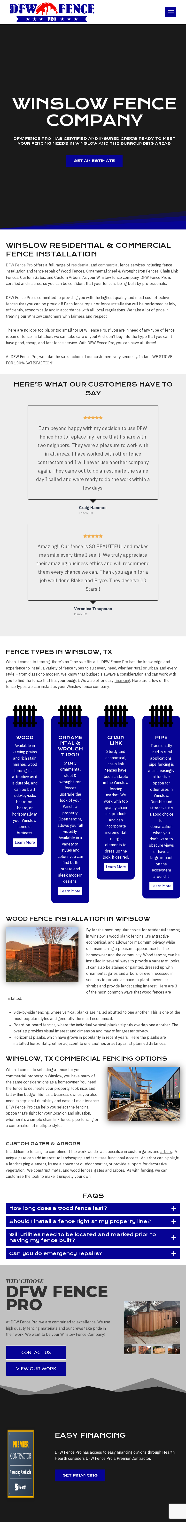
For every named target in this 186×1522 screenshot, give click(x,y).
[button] (145, 1350)
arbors (166, 1151)
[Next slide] (176, 1322)
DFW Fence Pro (19, 265)
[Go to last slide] (128, 1322)
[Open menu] (170, 12)
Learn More (25, 842)
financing (122, 680)
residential (80, 265)
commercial (108, 265)
